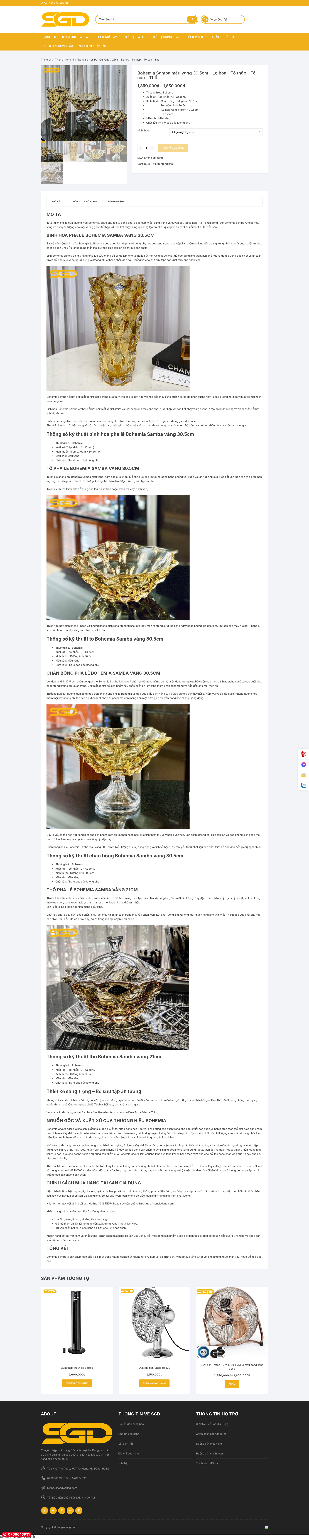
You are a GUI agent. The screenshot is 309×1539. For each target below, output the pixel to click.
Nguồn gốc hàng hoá (131, 1424)
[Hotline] (303, 754)
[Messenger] (303, 764)
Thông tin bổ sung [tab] (84, 201)
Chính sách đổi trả (207, 1463)
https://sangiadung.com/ (159, 1203)
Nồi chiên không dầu (58, 45)
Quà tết (30, 1536)
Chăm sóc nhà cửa (75, 37)
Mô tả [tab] (56, 201)
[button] (121, 71)
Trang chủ (48, 37)
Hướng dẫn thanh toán (209, 1453)
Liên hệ (122, 1463)
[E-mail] (303, 775)
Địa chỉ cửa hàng (128, 1453)
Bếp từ (229, 37)
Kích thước (144, 130)
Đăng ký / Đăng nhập (56, 3)
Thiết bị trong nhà (164, 37)
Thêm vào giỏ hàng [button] (77, 1383)
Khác (215, 37)
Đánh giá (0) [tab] (116, 201)
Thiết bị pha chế (195, 37)
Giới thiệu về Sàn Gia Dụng (212, 1424)
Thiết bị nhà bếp (134, 37)
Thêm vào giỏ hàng (173, 147)
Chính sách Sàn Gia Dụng (211, 1433)
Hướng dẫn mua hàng (209, 1443)
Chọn (232, 1384)
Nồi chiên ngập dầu (92, 45)
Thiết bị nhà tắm (105, 37)
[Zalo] (303, 785)
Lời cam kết (125, 1443)
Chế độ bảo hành (128, 1433)
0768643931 (19, 1534)
